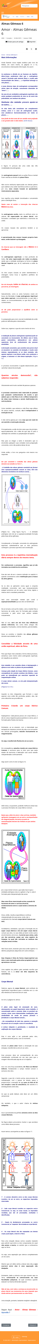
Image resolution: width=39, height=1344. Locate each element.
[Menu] (2, 13)
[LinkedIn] (36, 49)
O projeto (9, 38)
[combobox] (29, 6)
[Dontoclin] (19, 16)
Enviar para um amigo (15, 42)
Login (17, 1337)
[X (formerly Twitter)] (31, 49)
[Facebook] (26, 49)
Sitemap (24, 1336)
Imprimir (32, 42)
